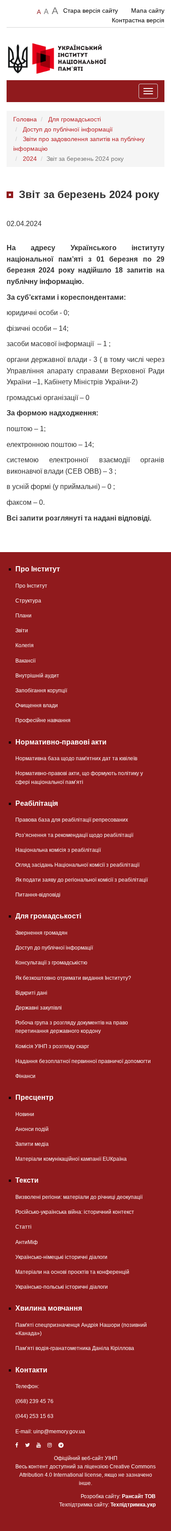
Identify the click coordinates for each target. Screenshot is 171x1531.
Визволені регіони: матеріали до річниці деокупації (78, 1197)
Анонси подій (32, 1129)
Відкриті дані (31, 993)
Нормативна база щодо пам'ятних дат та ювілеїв (76, 758)
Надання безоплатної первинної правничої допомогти (83, 1061)
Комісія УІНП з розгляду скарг (52, 1046)
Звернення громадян (41, 933)
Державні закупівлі (38, 1008)
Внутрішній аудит (37, 676)
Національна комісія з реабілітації (58, 850)
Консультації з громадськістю (51, 963)
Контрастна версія (138, 20)
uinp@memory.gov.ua (59, 1431)
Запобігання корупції (41, 691)
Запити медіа (32, 1144)
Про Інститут (31, 586)
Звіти (21, 630)
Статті (23, 1227)
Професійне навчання (43, 720)
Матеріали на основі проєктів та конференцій (72, 1272)
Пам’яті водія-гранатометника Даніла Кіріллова (74, 1348)
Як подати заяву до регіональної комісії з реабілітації (81, 880)
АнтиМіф (26, 1242)
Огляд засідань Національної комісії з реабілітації (77, 865)
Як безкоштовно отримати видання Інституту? (73, 978)
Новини (24, 1114)
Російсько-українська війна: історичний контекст (74, 1212)
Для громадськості (74, 119)
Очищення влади (36, 705)
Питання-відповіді (38, 895)
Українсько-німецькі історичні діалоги (61, 1257)
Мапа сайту (147, 10)
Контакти (31, 1370)
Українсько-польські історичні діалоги (61, 1287)
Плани (23, 616)
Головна (25, 119)
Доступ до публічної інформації (68, 129)
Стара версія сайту (90, 10)
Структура (28, 601)
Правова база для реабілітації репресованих (71, 820)
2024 (30, 158)
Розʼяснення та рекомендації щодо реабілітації (74, 835)
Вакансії (25, 661)
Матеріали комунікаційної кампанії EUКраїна (71, 1159)
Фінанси (25, 1076)
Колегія (24, 645)
